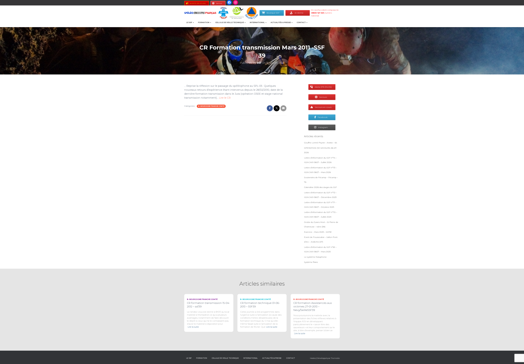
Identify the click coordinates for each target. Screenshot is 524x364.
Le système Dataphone (315, 257)
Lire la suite (193, 327)
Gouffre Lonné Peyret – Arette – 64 (320, 142)
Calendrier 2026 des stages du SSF (320, 187)
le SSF (189, 22)
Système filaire (311, 262)
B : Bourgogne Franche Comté (211, 106)
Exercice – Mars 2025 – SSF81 (318, 232)
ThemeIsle (335, 358)
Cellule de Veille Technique (229, 22)
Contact (301, 22)
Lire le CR (225, 97)
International (257, 22)
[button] (193, 22)
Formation (204, 22)
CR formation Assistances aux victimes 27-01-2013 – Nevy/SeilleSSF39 (312, 306)
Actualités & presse (281, 22)
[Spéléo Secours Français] (200, 13)
